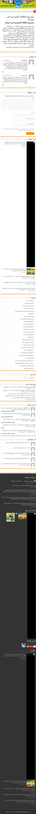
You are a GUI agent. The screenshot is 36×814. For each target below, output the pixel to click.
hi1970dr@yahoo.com (12, 81)
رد (3, 71)
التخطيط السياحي (29, 324)
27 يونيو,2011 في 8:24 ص (7, 75)
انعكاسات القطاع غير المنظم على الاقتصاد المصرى (23, 397)
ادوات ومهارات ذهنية (28, 306)
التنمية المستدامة (29, 332)
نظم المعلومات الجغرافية (27, 365)
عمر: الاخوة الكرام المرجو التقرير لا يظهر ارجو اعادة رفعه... (16, 458)
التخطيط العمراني (29, 326)
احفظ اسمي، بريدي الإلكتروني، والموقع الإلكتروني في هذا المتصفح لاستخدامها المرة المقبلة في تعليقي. (19, 129)
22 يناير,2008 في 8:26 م (6, 60)
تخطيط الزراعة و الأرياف (27, 352)
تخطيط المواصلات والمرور (27, 355)
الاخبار (32, 313)
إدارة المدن (30, 300)
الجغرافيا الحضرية (29, 334)
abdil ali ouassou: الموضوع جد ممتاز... (21, 447)
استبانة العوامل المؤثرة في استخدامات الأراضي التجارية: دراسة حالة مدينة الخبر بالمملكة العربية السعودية (15, 144)
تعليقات (22, 650)
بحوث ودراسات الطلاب (28, 347)
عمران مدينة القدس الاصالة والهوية (25, 363)
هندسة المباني (30, 368)
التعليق (32, 98)
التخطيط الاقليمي (29, 321)
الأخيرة (32, 650)
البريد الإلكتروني (30, 118)
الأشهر (27, 650)
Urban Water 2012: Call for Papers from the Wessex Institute (21, 393)
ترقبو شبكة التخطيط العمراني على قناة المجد (24, 485)
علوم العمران (30, 358)
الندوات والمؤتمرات (28, 342)
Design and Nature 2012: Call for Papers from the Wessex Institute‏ (20, 395)
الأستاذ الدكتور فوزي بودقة (7, 416)
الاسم (32, 113)
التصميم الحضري (29, 329)
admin (2, 427)
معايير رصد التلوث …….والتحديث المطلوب (21, 481)
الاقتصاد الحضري (29, 316)
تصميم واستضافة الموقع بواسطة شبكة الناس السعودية (18, 811)
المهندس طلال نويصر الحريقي (8, 411)
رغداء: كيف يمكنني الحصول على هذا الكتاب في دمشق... (17, 442)
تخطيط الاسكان (29, 350)
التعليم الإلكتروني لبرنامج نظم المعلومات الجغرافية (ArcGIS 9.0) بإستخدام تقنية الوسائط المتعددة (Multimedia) (19, 498)
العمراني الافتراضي (29, 339)
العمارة (31, 337)
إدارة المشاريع (30, 303)
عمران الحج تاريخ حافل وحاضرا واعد (25, 360)
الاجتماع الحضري (29, 308)
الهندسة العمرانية (29, 345)
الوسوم (16, 650)
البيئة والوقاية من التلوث (28, 319)
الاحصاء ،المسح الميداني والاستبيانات (25, 311)
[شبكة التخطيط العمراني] (18, 4)
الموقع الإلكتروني (30, 123)
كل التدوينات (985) (31, 399)
